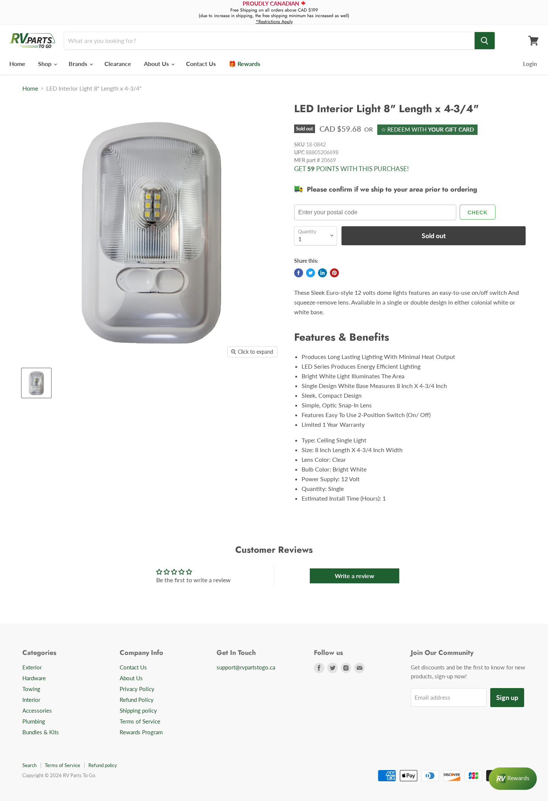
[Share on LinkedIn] (322, 272)
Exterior (32, 667)
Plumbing (33, 721)
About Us (157, 63)
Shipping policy (138, 710)
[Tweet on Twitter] (310, 272)
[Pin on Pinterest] (334, 272)
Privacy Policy (137, 688)
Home (17, 63)
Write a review (354, 575)
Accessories (37, 710)
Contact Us (201, 63)
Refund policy (102, 765)
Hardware (34, 678)
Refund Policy (137, 699)
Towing (31, 688)
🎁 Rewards (244, 63)
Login (530, 63)
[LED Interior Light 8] (36, 383)
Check (477, 212)
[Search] (485, 40)
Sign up (507, 697)
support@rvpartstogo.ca (246, 667)
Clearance (117, 63)
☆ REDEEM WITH (427, 129)
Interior (31, 699)
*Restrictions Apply (274, 21)
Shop (45, 63)
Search (29, 765)
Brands (79, 63)
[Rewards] (513, 778)
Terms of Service (140, 721)
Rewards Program (141, 732)
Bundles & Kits (40, 732)
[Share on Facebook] (298, 272)
